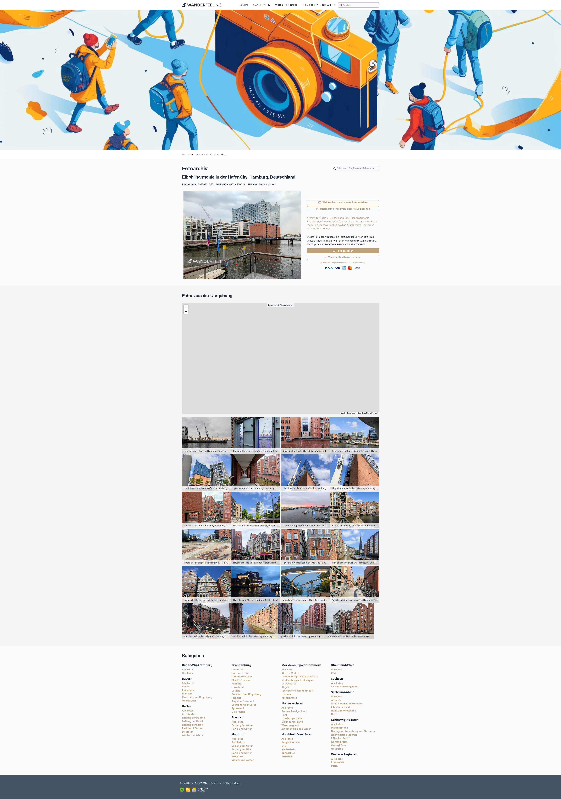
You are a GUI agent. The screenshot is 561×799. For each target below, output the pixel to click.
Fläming (236, 683)
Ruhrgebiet (288, 753)
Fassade (311, 221)
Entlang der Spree (192, 724)
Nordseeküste (339, 741)
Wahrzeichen (314, 228)
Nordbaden (188, 673)
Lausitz (236, 690)
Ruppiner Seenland (243, 701)
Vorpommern (289, 697)
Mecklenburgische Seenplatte (298, 680)
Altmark (336, 700)
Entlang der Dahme (193, 717)
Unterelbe (337, 748)
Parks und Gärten (192, 728)
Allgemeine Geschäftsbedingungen (335, 262)
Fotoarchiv (328, 5)
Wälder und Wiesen (193, 735)
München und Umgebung (197, 697)
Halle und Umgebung (343, 710)
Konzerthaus (363, 221)
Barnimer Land (240, 673)
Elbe (347, 217)
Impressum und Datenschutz (225, 783)
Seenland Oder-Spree (244, 704)
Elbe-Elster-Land (241, 680)
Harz (284, 714)
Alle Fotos (187, 669)
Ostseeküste (288, 683)
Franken (187, 693)
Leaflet (343, 413)
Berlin (244, 5)
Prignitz (236, 697)
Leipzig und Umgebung (344, 686)
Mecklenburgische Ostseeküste (299, 676)
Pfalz (334, 673)
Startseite (187, 154)
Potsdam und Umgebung (246, 694)
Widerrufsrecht (359, 262)
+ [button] (186, 307)
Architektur (313, 217)
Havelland (238, 687)
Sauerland (287, 756)
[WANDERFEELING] (201, 5)
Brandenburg (261, 5)
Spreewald (238, 708)
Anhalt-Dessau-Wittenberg (346, 703)
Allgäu (186, 686)
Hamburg (349, 221)
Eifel (283, 745)
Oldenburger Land (292, 721)
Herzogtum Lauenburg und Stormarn (353, 731)
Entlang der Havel (192, 721)
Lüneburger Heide (291, 718)
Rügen (285, 687)
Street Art (187, 731)
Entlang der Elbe (241, 749)
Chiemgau (188, 690)
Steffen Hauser (187, 783)
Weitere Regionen (286, 5)
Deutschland (337, 217)
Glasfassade (324, 221)
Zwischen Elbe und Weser (296, 728)
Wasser (327, 228)
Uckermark (238, 711)
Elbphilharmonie (360, 217)
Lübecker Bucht (340, 738)
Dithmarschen (339, 727)
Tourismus (368, 225)
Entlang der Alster (242, 745)
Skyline (342, 225)
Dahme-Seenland (242, 676)
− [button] (186, 311)
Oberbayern (189, 700)
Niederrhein (288, 749)
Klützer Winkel (290, 673)
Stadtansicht (354, 225)
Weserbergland (290, 725)
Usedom (286, 694)
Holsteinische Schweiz (344, 734)
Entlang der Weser (242, 725)
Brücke (325, 217)
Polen (334, 765)
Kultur (374, 221)
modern (311, 225)
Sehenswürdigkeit (327, 225)
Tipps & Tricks (310, 5)
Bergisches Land (291, 742)
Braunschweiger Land (294, 711)
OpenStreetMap (363, 413)
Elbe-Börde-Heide (341, 707)
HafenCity (337, 221)
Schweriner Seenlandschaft (297, 690)
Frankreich (337, 762)
